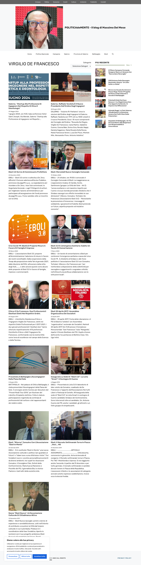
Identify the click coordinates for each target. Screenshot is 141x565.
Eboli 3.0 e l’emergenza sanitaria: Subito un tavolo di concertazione (70, 247)
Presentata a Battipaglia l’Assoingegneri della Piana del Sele (27, 378)
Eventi (65, 2)
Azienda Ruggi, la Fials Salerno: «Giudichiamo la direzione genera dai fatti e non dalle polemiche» (120, 113)
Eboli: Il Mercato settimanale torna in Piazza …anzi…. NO (70, 443)
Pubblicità (93, 2)
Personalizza (13, 556)
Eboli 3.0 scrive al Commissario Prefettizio (28, 172)
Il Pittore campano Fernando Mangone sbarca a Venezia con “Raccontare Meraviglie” (120, 72)
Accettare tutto (39, 556)
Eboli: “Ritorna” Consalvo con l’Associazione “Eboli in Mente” (28, 443)
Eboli (106, 54)
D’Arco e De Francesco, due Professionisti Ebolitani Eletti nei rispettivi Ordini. (27, 312)
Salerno (67, 54)
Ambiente (83, 2)
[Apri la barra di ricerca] (113, 54)
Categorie (87, 62)
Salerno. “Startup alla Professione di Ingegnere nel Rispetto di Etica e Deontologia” (25, 106)
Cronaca (37, 2)
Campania (56, 54)
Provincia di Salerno (81, 54)
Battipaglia (96, 54)
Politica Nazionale (42, 54)
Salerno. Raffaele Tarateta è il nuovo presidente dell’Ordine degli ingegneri (68, 105)
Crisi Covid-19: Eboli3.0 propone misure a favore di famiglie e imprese (27, 247)
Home (29, 54)
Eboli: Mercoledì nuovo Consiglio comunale (70, 172)
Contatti (103, 2)
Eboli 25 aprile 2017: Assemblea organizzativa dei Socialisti (65, 312)
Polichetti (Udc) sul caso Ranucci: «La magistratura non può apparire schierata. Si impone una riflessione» (119, 103)
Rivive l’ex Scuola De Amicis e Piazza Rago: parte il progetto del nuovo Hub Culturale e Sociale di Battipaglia (119, 92)
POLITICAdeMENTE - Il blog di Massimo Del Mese (95, 27)
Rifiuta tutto (25, 556)
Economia (56, 2)
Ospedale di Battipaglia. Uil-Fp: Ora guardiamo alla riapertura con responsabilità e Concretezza (119, 123)
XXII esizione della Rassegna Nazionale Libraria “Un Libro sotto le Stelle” (119, 82)
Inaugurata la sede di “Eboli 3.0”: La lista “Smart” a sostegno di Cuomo (69, 378)
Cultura (73, 2)
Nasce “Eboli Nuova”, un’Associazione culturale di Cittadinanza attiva (25, 514)
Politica (47, 2)
